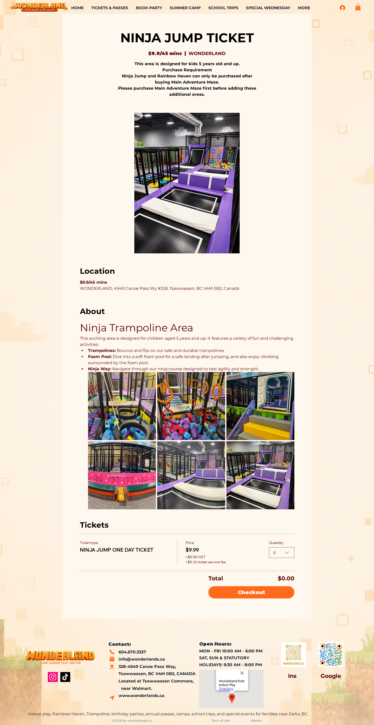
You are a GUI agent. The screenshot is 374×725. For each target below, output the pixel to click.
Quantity (276, 542)
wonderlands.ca (139, 720)
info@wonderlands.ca (142, 659)
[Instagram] (53, 677)
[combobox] (281, 552)
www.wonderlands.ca (141, 695)
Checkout (251, 592)
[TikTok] (65, 677)
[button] (358, 7)
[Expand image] (122, 406)
